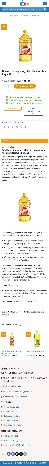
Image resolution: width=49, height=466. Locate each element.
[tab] (24, 141)
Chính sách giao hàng (11, 420)
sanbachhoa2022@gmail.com (20, 391)
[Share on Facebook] (8, 127)
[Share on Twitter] (12, 127)
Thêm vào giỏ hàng (24, 86)
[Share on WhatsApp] (4, 127)
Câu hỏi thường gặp (11, 407)
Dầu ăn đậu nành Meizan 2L (36, 351)
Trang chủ (14, 16)
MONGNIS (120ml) (10, 436)
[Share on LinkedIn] (25, 127)
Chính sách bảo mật (11, 412)
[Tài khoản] (45, 3)
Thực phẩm (13, 122)
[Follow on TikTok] (17, 454)
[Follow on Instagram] (13, 454)
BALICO (43, 463)
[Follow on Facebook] (9, 454)
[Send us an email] (21, 454)
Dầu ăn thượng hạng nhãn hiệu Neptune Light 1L (12, 352)
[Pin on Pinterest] (21, 127)
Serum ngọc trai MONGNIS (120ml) (17, 445)
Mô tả (5, 141)
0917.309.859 (15, 386)
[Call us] (25, 454)
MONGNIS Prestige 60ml (13, 441)
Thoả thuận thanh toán (12, 425)
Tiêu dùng (35, 16)
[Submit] (45, 9)
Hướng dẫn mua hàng (11, 416)
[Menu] (4, 3)
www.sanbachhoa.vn (19, 397)
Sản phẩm (24, 16)
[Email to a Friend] (17, 127)
